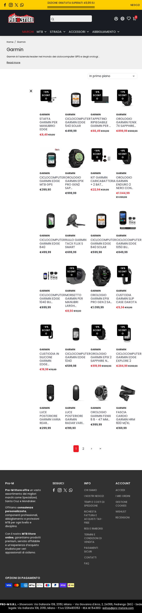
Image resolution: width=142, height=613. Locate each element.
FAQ (86, 563)
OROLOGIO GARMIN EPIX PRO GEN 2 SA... (101, 298)
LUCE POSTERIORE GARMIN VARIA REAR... (50, 417)
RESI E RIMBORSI (93, 528)
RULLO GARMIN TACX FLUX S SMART (75, 243)
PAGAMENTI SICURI (91, 549)
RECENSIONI (123, 517)
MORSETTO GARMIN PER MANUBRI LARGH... (74, 300)
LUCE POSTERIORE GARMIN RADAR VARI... (74, 417)
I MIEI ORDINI (123, 496)
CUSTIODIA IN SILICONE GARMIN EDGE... (49, 359)
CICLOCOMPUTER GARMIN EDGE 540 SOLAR (76, 122)
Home (10, 42)
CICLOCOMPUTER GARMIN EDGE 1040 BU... (50, 298)
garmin (70, 408)
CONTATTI (90, 557)
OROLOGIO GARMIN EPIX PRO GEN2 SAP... (74, 183)
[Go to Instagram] (11, 5)
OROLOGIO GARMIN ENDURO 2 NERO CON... (124, 183)
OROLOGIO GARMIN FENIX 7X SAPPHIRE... (126, 122)
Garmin (45, 114)
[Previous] (71, 98)
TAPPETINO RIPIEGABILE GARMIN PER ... (101, 122)
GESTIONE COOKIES (121, 503)
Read (10, 62)
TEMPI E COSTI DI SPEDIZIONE (94, 503)
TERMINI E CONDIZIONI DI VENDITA (93, 538)
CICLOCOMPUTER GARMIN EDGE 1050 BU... (127, 243)
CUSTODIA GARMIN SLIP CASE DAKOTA (126, 298)
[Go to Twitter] (16, 5)
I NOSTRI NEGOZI (94, 496)
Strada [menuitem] (56, 32)
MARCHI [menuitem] (28, 32)
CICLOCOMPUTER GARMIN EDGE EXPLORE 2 (127, 357)
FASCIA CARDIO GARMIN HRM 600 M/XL (125, 417)
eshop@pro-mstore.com (118, 608)
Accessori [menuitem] (77, 32)
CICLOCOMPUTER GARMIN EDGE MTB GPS (50, 181)
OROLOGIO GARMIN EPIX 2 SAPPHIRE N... (101, 357)
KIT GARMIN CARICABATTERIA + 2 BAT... (101, 181)
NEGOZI (135, 5)
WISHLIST (121, 511)
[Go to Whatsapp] (22, 5)
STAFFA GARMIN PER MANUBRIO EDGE (48, 124)
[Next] (80, 98)
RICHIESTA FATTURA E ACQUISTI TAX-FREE (93, 517)
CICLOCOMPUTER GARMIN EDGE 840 (50, 243)
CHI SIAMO (90, 490)
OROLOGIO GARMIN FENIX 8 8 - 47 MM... (101, 415)
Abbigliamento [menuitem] (104, 32)
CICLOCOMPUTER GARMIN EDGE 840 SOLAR (101, 243)
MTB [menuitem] (40, 32)
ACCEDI (120, 490)
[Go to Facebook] (5, 5)
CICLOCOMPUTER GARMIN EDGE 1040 (76, 357)
